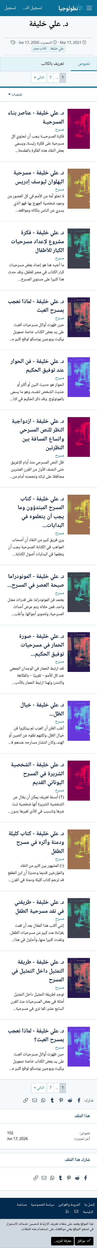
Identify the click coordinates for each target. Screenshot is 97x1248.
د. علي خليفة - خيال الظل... (42, 709)
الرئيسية (88, 1212)
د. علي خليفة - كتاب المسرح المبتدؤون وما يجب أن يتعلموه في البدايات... (41, 512)
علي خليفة (57, 49)
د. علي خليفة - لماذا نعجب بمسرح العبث (36, 306)
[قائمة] (89, 8)
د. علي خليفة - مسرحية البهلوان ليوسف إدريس (38, 177)
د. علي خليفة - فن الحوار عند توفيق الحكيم (37, 366)
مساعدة (22, 1205)
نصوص (84, 64)
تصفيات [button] (17, 95)
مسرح (59, 129)
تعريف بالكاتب (52, 64)
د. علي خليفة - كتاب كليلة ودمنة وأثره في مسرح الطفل (36, 843)
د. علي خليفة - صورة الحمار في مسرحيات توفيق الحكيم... (41, 645)
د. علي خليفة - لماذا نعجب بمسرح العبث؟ (36, 1035)
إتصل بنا (89, 1205)
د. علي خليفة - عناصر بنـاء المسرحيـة (36, 117)
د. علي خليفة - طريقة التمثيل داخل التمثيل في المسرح (38, 971)
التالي (40, 78)
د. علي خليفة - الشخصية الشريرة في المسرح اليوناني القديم (37, 774)
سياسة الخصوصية (42, 1205)
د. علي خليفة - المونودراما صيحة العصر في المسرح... (35, 581)
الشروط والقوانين (69, 1205)
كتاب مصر (39, 49)
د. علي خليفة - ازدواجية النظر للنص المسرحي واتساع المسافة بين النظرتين (38, 434)
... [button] (57, 78)
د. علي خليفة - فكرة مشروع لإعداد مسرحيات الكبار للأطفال (37, 242)
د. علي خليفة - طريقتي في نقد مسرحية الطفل (39, 907)
